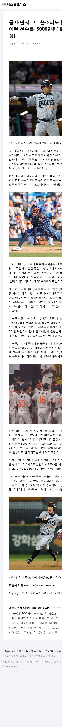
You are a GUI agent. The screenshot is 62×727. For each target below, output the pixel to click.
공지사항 (49, 651)
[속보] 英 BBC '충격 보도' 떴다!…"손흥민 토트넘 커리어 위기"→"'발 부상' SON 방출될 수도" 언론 (36, 613)
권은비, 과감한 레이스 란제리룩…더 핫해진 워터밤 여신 (36, 623)
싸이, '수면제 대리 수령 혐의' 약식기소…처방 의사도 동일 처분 (36, 627)
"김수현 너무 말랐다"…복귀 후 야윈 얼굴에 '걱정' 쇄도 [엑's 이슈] (36, 632)
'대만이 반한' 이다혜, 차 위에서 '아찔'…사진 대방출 (36, 618)
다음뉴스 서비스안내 (12, 651)
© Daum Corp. (10, 666)
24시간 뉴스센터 (34, 651)
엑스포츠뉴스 (16, 4)
